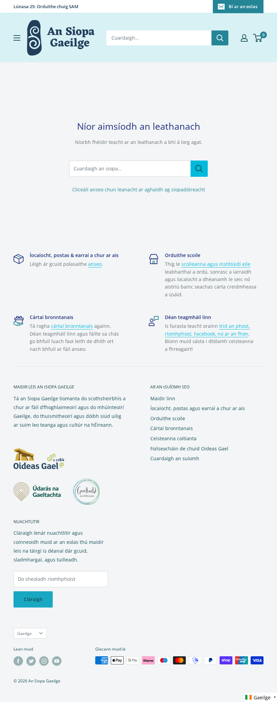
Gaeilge (24, 633)
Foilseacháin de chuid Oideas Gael (189, 448)
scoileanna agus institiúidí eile (215, 264)
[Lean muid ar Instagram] (44, 661)
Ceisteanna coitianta (173, 438)
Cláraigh (33, 599)
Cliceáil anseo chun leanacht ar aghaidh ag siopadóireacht (138, 189)
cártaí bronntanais (72, 326)
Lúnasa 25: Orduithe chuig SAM (46, 6)
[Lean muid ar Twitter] (31, 661)
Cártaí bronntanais (171, 428)
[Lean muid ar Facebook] (18, 661)
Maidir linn (162, 398)
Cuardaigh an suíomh (174, 458)
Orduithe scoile (167, 418)
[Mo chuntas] (244, 38)
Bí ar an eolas (243, 6)
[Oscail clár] (17, 38)
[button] (261, 697)
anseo (95, 264)
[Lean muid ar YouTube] (56, 661)
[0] (258, 38)
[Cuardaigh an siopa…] (199, 169)
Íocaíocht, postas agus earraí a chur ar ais (197, 408)
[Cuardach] (219, 37)
